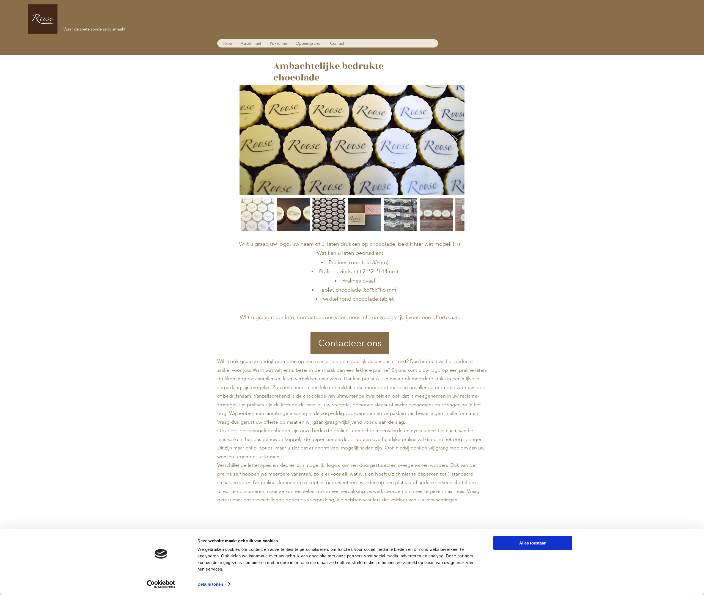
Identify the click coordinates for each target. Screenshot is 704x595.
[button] (250, 43)
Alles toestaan (532, 543)
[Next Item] (455, 140)
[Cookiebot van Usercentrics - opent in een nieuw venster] (161, 584)
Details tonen (210, 584)
